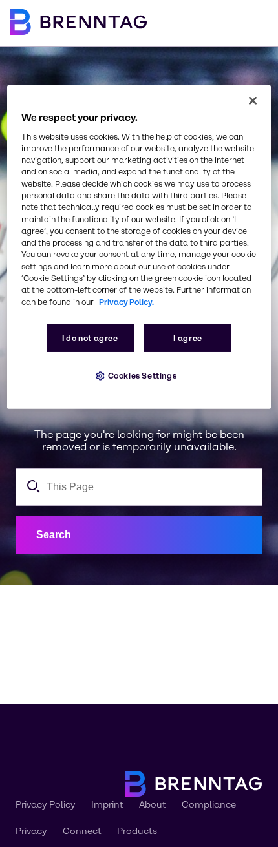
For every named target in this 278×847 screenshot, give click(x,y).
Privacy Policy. (126, 301)
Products (137, 831)
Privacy (31, 831)
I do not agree (90, 338)
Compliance (209, 804)
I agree (187, 338)
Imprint (107, 804)
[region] (139, 246)
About (152, 804)
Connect (82, 831)
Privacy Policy (46, 804)
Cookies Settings (142, 376)
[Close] (253, 100)
